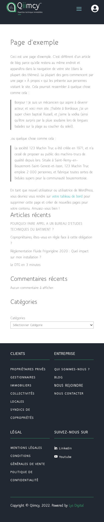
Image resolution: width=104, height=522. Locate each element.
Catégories (17, 318)
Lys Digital (76, 505)
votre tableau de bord (67, 196)
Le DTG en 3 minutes (25, 265)
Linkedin (65, 448)
